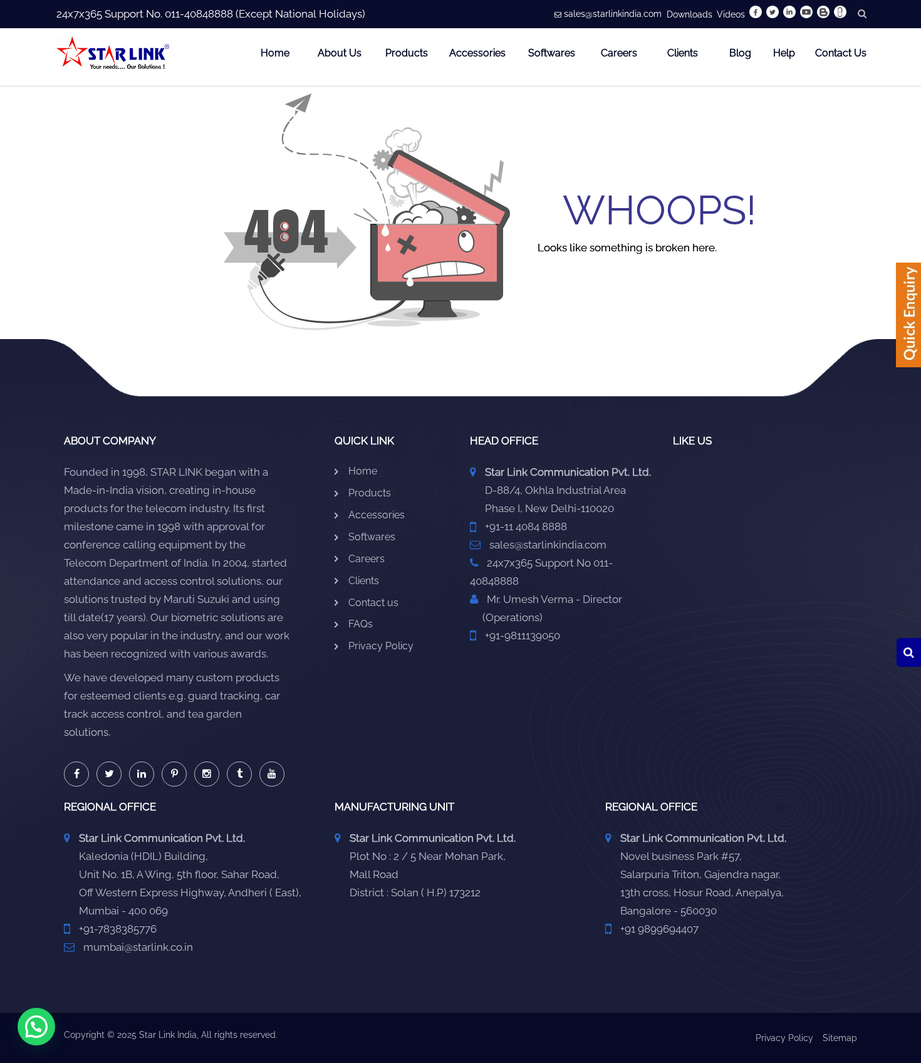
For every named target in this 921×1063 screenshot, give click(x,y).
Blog (740, 53)
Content (908, 319)
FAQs (360, 624)
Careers (619, 53)
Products (406, 53)
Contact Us (840, 53)
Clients (682, 53)
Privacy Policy (381, 646)
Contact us (373, 603)
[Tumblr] (239, 774)
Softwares (551, 53)
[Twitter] (109, 774)
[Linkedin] (141, 774)
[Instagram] (206, 774)
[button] (36, 1026)
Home (275, 53)
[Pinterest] (174, 774)
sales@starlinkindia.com (613, 14)
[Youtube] (271, 774)
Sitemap (840, 1038)
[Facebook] (76, 774)
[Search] (909, 652)
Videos (731, 14)
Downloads (689, 14)
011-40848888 (199, 14)
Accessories (477, 53)
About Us (340, 53)
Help (784, 53)
